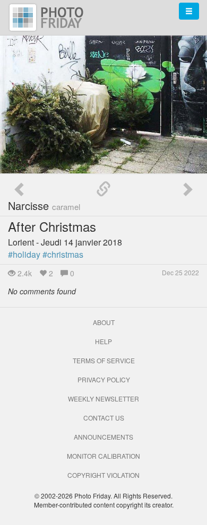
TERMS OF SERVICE (104, 360)
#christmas (62, 254)
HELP (103, 341)
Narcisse (44, 205)
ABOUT (104, 322)
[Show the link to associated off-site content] (103, 189)
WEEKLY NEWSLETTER (103, 398)
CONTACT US (103, 417)
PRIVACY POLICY (103, 379)
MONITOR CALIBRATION (103, 455)
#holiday (24, 254)
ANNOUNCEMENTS (103, 436)
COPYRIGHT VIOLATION (103, 474)
